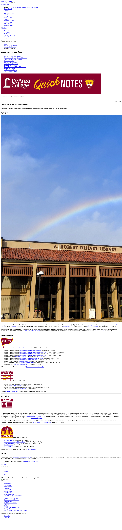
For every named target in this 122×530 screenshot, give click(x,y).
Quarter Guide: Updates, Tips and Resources (15, 58)
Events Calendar (23, 348)
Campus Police (8, 491)
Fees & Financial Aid (9, 35)
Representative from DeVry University (29, 353)
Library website (15, 326)
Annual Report (8, 486)
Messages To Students (10, 47)
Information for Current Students (12, 56)
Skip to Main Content (6, 1)
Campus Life (7, 38)
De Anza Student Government (12, 443)
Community (7, 10)
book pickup (88, 324)
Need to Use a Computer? (11, 64)
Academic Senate (8, 440)
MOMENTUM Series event (26, 362)
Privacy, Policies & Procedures (12, 507)
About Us (6, 30)
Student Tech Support (9, 68)
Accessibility (7, 483)
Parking (6, 506)
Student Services (8, 36)
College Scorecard (9, 494)
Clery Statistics (8, 492)
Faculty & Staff (8, 9)
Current (21, 7)
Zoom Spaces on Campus (10, 71)
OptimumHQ (66, 326)
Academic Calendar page (11, 391)
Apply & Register (8, 33)
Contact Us (7, 516)
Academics (7, 32)
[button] (8, 25)
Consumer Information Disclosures (13, 495)
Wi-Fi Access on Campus (10, 70)
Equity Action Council (10, 446)
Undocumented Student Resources (13, 59)
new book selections (32, 324)
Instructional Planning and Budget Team (14, 442)
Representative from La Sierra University (30, 350)
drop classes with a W (16, 385)
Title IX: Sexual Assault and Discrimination (15, 510)
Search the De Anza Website (8, 3)
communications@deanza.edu (30, 461)
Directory (6, 517)
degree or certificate (21, 388)
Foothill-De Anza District (10, 503)
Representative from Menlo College (28, 359)
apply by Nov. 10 (99, 330)
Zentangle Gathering (20, 356)
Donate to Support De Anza (11, 500)
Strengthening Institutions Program (35, 416)
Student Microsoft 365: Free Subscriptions (15, 67)
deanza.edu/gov (32, 449)
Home (5, 44)
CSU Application (23, 361)
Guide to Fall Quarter (92, 326)
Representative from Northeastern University (31, 358)
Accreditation (7, 485)
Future (13, 7)
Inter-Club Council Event (20, 364)
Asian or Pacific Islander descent (31, 330)
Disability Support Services (11, 498)
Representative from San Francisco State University (32, 352)
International (32, 7)
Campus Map (7, 489)
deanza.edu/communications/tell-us (35, 367)
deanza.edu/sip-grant (36, 418)
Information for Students (10, 45)
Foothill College (8, 501)
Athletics (6, 488)
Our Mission (7, 504)
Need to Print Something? (11, 62)
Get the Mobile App (9, 61)
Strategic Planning (9, 509)
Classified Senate (8, 445)
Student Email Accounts (10, 65)
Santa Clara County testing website (42, 422)
